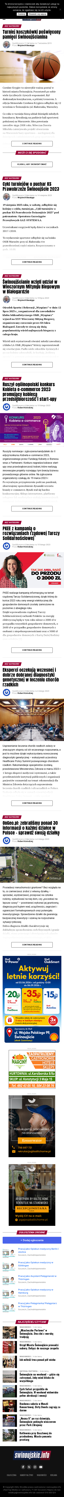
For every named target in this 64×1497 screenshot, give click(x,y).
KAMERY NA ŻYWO (26, 1475)
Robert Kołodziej (25, 408)
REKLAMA (53, 1475)
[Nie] (60, 9)
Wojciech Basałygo (26, 45)
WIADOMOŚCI (42, 1475)
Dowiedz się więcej (37, 14)
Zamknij (21, 14)
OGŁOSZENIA (11, 1475)
